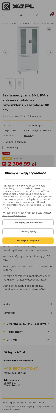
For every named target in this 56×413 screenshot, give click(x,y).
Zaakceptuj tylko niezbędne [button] (28, 222)
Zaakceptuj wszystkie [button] (28, 240)
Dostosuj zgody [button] (28, 231)
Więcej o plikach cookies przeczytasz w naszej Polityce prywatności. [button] (27, 214)
